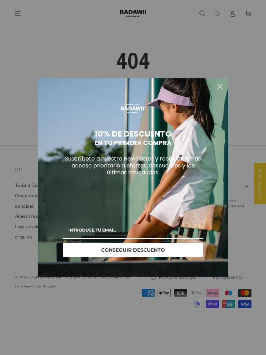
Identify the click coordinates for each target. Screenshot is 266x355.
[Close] (220, 86)
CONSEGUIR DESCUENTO (133, 250)
